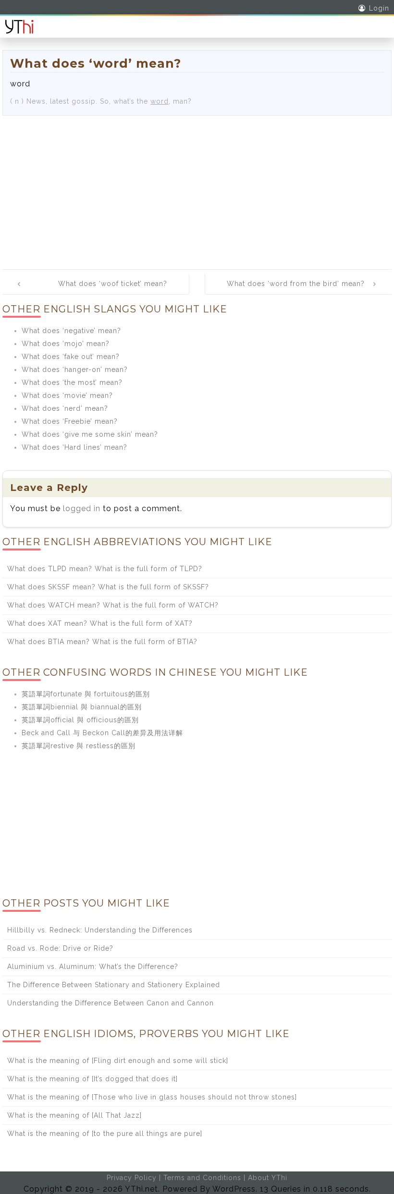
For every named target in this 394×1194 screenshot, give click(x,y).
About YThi (267, 1178)
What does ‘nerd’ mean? (65, 408)
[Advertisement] (197, 187)
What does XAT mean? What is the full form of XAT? (100, 623)
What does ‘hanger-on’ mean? (75, 369)
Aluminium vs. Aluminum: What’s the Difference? (92, 966)
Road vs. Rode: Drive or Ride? (60, 948)
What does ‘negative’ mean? (71, 330)
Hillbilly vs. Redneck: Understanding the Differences (100, 930)
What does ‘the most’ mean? (72, 382)
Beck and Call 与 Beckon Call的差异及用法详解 (102, 733)
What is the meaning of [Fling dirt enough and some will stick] (117, 1060)
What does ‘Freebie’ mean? (70, 421)
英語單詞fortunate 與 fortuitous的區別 (86, 694)
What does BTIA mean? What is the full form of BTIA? (102, 641)
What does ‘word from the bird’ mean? (296, 283)
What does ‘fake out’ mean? (71, 356)
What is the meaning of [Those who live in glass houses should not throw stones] (152, 1097)
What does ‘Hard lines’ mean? (74, 447)
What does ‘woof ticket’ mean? (112, 283)
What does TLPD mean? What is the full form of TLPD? (104, 569)
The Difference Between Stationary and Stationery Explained (113, 985)
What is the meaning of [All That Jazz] (74, 1115)
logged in (81, 508)
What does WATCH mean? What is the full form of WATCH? (113, 605)
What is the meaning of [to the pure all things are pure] (104, 1133)
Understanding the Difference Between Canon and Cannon (110, 1003)
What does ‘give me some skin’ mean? (90, 434)
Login (379, 8)
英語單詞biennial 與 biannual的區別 (82, 707)
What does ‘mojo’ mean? (66, 343)
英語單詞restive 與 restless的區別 (78, 746)
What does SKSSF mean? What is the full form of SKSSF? (108, 587)
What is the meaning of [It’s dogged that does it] (92, 1079)
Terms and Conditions (202, 1178)
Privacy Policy (132, 1178)
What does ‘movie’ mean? (67, 395)
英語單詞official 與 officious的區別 (80, 720)
